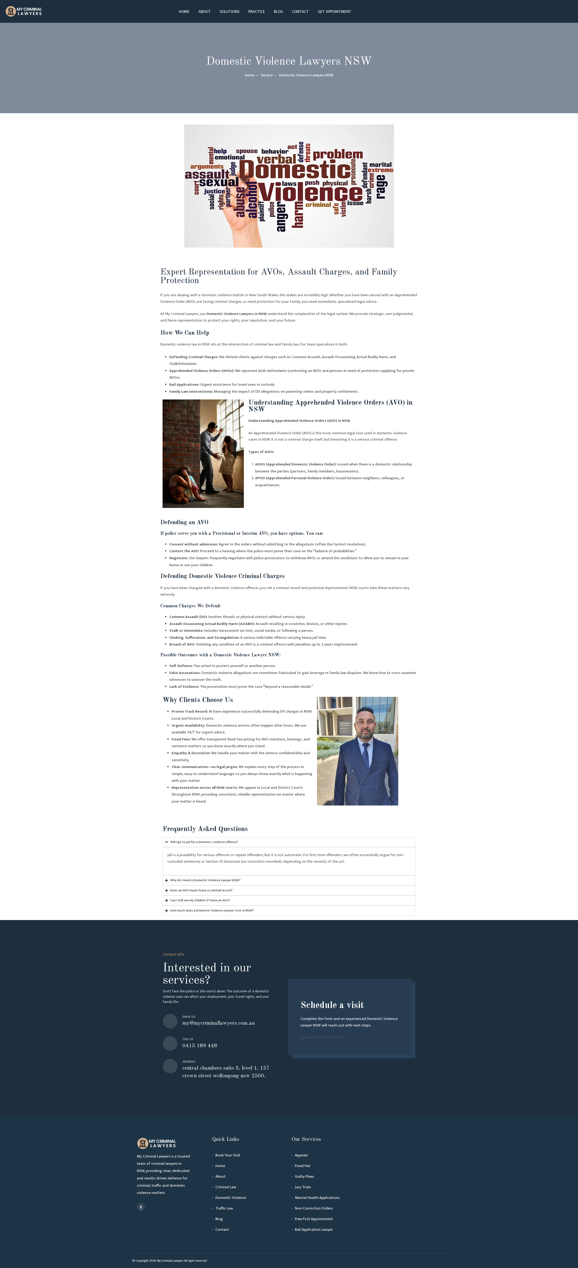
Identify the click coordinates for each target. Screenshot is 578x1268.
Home (184, 11)
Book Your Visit (227, 1155)
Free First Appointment (314, 1219)
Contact (300, 11)
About (204, 11)
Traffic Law (224, 1208)
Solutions (229, 11)
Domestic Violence (230, 1198)
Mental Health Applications (317, 1198)
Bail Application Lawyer (314, 1229)
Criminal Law (225, 1187)
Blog (278, 11)
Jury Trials (303, 1187)
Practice (256, 11)
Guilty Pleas (304, 1176)
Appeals (301, 1155)
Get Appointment (334, 11)
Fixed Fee (302, 1166)
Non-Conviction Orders (314, 1208)
